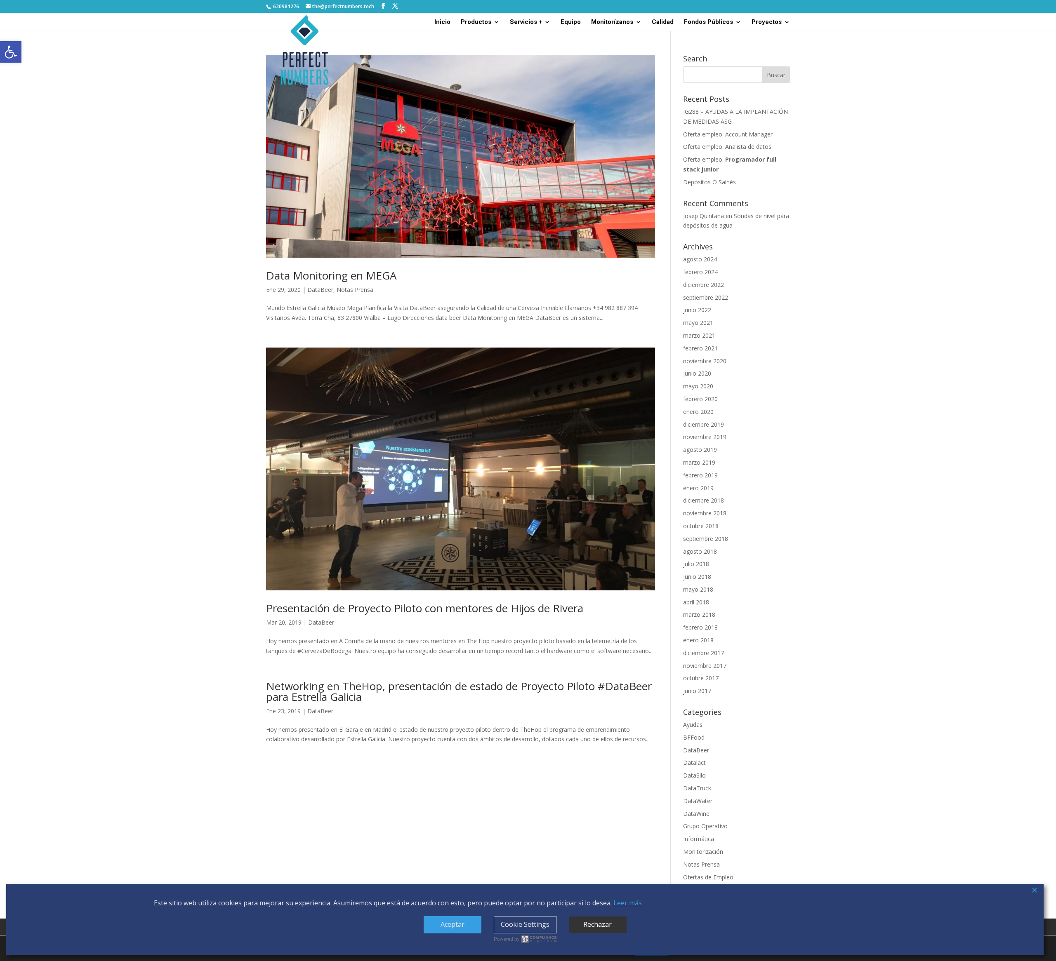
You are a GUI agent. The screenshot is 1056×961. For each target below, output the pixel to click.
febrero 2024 (700, 272)
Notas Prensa (355, 290)
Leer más (627, 902)
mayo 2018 (698, 589)
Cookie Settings (525, 924)
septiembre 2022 (705, 297)
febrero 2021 (700, 348)
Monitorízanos (612, 22)
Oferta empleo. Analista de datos (727, 146)
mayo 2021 (698, 323)
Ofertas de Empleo (708, 877)
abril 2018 (696, 602)
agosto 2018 (700, 551)
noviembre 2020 (704, 361)
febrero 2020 (700, 399)
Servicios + (526, 22)
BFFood (694, 737)
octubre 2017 (701, 678)
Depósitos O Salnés (709, 182)
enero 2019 (698, 488)
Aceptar (452, 924)
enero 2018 (698, 640)
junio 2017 (697, 691)
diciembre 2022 (703, 285)
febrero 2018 (700, 627)
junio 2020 (697, 373)
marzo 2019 (699, 462)
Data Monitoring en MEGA (331, 275)
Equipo (571, 22)
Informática (698, 839)
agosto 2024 (700, 259)
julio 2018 (696, 564)
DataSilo (694, 775)
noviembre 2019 (704, 437)
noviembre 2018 (704, 513)
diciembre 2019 (703, 424)
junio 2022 (697, 310)
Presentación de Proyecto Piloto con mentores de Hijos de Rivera (424, 608)
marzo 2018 (699, 614)
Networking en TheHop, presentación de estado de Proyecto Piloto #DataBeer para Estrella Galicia (459, 691)
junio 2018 (697, 576)
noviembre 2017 (704, 666)
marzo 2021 (699, 335)
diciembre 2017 (703, 653)
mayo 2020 (698, 386)
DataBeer (320, 290)
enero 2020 (698, 412)
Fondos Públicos (708, 22)
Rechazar (597, 924)
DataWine (696, 814)
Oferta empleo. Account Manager (728, 134)
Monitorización (703, 851)
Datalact (694, 762)
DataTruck (697, 788)
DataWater (697, 801)
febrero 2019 (700, 475)
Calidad (663, 22)
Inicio (442, 22)
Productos (476, 22)
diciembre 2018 (703, 500)
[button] (10, 52)
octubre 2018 (701, 526)
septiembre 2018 (705, 539)
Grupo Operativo (705, 826)
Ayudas (692, 724)
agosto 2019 (700, 449)
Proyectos (767, 22)
